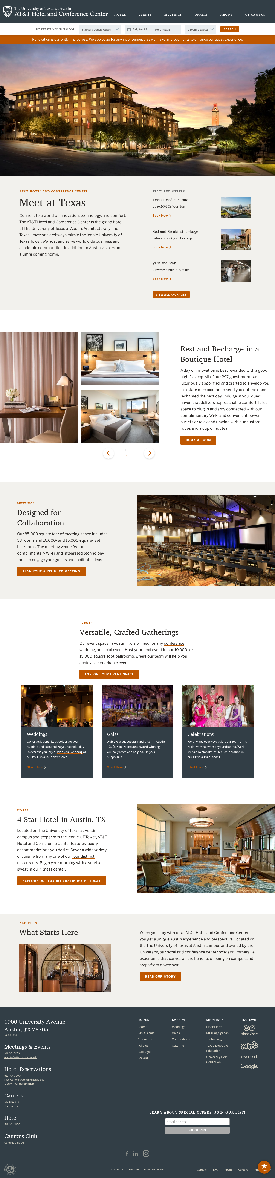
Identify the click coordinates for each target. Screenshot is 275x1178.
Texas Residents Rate (170, 199)
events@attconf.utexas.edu (20, 1057)
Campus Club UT (14, 1142)
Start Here (35, 767)
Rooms (142, 1027)
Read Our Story (160, 977)
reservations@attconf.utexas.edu (24, 1079)
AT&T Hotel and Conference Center (55, 12)
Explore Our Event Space (109, 674)
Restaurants (146, 1033)
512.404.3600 (12, 1075)
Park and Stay (164, 263)
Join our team (12, 1106)
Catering (178, 1046)
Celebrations (201, 734)
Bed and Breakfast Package (175, 231)
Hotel (120, 14)
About (226, 14)
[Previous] (108, 453)
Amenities (145, 1039)
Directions (10, 1035)
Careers (243, 1169)
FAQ (215, 1169)
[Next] (149, 453)
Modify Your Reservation (19, 1083)
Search (230, 29)
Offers (201, 14)
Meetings (173, 14)
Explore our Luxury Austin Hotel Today (62, 881)
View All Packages (171, 294)
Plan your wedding (69, 752)
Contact (202, 1169)
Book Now (160, 216)
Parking (143, 1058)
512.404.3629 (12, 1053)
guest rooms (240, 376)
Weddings (37, 734)
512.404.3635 (12, 1102)
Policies (143, 1046)
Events (145, 14)
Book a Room (198, 440)
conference (174, 643)
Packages (144, 1052)
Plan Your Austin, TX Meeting (51, 571)
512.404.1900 (12, 1124)
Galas (113, 734)
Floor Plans (214, 1027)
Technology (214, 1039)
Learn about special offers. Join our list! (198, 1112)
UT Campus (255, 14)
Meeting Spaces (217, 1033)
